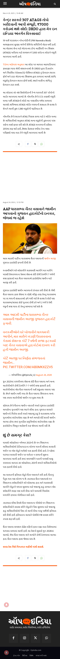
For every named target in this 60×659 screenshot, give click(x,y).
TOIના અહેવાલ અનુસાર (13, 65)
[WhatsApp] (41, 144)
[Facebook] (28, 144)
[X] (35, 144)
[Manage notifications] (6, 652)
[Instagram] (24, 638)
